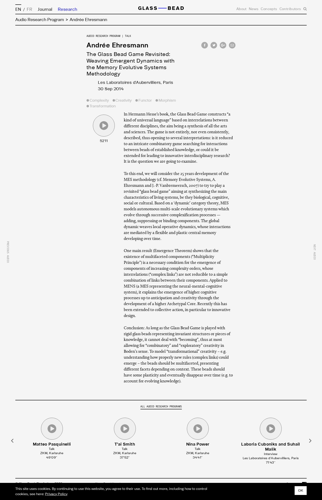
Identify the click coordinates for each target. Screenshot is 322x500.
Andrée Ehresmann (118, 45)
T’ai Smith (125, 444)
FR (29, 9)
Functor (145, 100)
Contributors (291, 9)
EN (18, 9)
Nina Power (197, 444)
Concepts (272, 9)
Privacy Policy (56, 494)
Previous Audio (7, 252)
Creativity (123, 100)
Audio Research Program (39, 19)
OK (300, 490)
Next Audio (314, 252)
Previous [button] (12, 440)
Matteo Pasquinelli (52, 444)
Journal (45, 9)
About (247, 9)
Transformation (103, 106)
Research (67, 9)
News (258, 9)
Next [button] (310, 440)
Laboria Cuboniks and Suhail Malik (270, 447)
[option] (51, 437)
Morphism (167, 100)
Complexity (99, 100)
